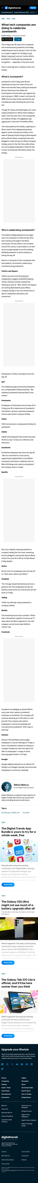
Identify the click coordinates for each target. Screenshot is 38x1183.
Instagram (7, 1064)
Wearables (25, 1081)
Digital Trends (11, 10)
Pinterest (27, 1064)
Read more (8, 884)
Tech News (26, 812)
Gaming (4, 1084)
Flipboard (2, 1069)
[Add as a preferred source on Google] (7, 39)
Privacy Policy (26, 1151)
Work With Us (5, 1155)
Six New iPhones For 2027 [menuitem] (21, 12)
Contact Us (4, 1109)
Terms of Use (5, 1163)
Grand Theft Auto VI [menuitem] (7, 12)
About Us (4, 1105)
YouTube (17, 1064)
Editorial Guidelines (7, 1116)
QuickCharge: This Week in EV (10, 812)
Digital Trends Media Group (11, 1170)
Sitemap (24, 1159)
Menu (2, 7)
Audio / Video (6, 1088)
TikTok (22, 1064)
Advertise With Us (6, 1112)
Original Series (26, 1097)
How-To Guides (26, 1094)
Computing (5, 1081)
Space (24, 1084)
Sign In (33, 8)
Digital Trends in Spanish (29, 1120)
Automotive (5, 1097)
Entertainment (6, 1094)
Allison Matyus (7, 36)
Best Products (26, 1091)
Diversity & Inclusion (7, 1159)
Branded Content (27, 1111)
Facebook (2, 1064)
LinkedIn (32, 1064)
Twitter (12, 1064)
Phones (3, 1078)
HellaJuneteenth (17, 235)
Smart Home (5, 1091)
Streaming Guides (27, 1088)
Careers (3, 1151)
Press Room (25, 1155)
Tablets (24, 1078)
